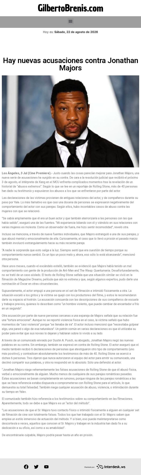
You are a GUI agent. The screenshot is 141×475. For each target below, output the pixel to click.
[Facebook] (26, 466)
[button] (71, 21)
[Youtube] (46, 466)
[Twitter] (36, 466)
